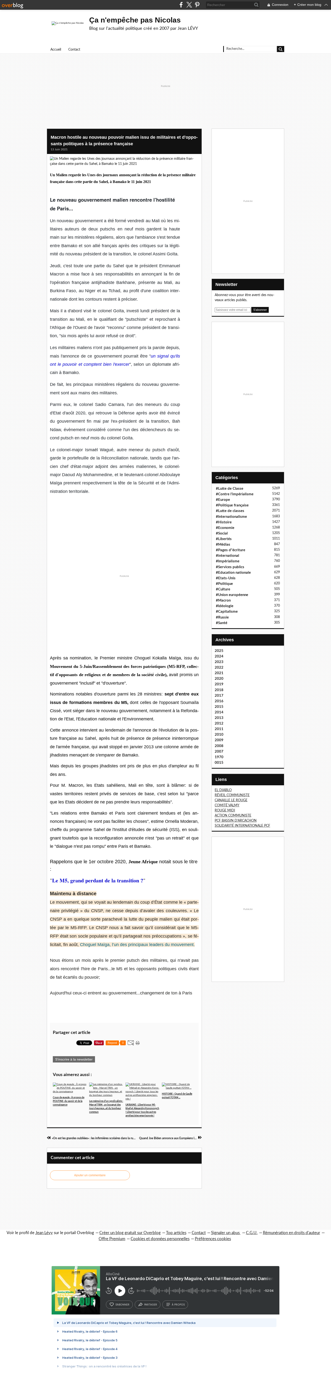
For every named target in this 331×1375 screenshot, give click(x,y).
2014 (219, 712)
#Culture (223, 589)
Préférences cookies (213, 1239)
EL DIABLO (223, 790)
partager (150, 1304)
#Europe (223, 500)
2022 (219, 667)
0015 (219, 762)
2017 (219, 695)
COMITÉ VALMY (227, 805)
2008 (219, 746)
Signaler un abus (226, 1233)
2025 (219, 651)
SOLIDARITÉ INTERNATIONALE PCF (242, 825)
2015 (219, 707)
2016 (219, 701)
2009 (219, 740)
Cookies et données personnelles (160, 1239)
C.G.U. (252, 1233)
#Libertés (224, 539)
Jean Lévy (44, 1233)
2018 (219, 690)
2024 (219, 656)
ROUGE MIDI (225, 810)
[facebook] (181, 5)
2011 (219, 729)
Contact (74, 49)
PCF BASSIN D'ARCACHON (236, 820)
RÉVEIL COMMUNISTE (232, 795)
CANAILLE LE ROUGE (231, 800)
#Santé (221, 623)
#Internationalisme (231, 517)
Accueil (55, 49)
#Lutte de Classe (229, 488)
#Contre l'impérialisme (234, 494)
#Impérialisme (227, 561)
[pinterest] (197, 5)
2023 (219, 662)
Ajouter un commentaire (90, 1175)
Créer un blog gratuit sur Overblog (130, 1233)
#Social (222, 533)
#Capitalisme (227, 611)
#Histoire (224, 522)
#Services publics (230, 567)
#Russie (222, 617)
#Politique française (232, 505)
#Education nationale (233, 572)
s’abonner (122, 1304)
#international (227, 556)
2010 (219, 734)
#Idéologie (224, 606)
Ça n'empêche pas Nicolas (135, 20)
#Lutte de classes (230, 511)
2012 (219, 723)
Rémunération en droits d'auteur (291, 1233)
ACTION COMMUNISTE (233, 815)
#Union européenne (232, 595)
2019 (219, 684)
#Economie (225, 528)
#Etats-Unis (226, 578)
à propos (178, 1304)
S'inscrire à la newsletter (74, 1059)
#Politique (224, 584)
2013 (219, 718)
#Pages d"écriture (230, 550)
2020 (219, 678)
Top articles (176, 1233)
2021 (219, 673)
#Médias (223, 544)
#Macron (223, 600)
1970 (219, 757)
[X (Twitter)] (189, 5)
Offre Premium (112, 1239)
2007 (219, 751)
